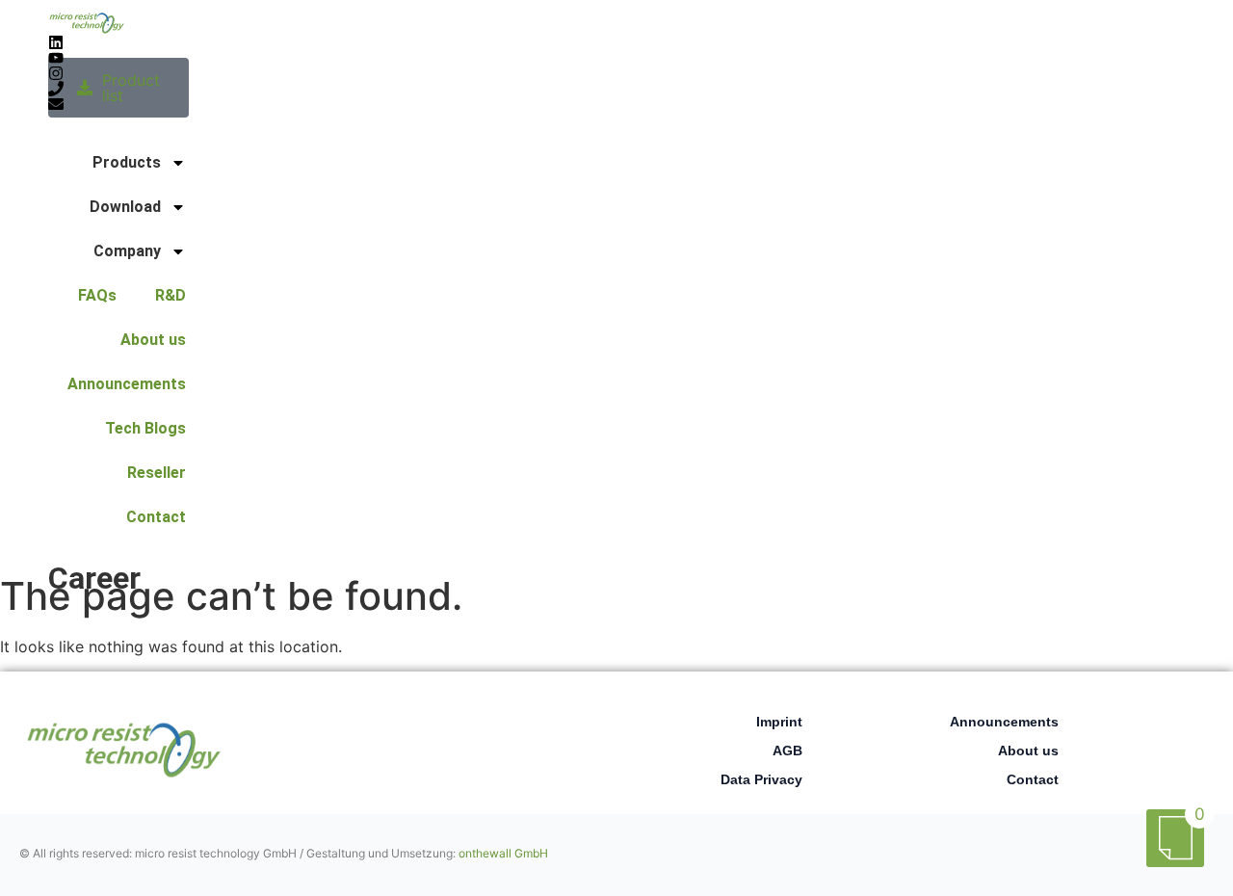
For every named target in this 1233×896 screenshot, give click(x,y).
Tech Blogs (145, 428)
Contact (156, 517)
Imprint (779, 721)
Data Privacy (761, 779)
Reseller (156, 472)
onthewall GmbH (503, 853)
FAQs (97, 295)
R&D (170, 295)
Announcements (126, 384)
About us (153, 339)
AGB (787, 750)
